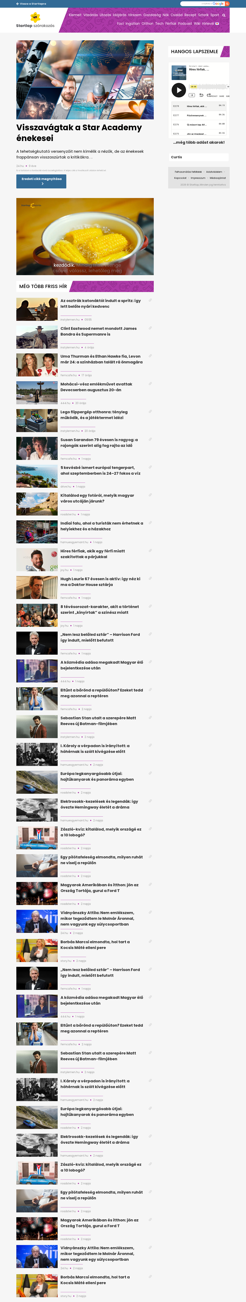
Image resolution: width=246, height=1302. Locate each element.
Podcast (185, 23)
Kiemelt (75, 15)
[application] (85, 236)
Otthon (147, 23)
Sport (214, 15)
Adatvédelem (214, 171)
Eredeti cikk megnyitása (42, 179)
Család (177, 15)
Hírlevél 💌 (210, 23)
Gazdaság (152, 15)
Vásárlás (90, 15)
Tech (159, 23)
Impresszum (198, 178)
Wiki (197, 23)
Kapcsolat (180, 178)
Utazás (105, 15)
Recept (190, 15)
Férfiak (170, 23)
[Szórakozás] (37, 20)
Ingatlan (133, 23)
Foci (120, 23)
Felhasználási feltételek (188, 171)
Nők (166, 15)
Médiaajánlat (218, 178)
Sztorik (203, 15)
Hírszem (134, 15)
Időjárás (119, 15)
